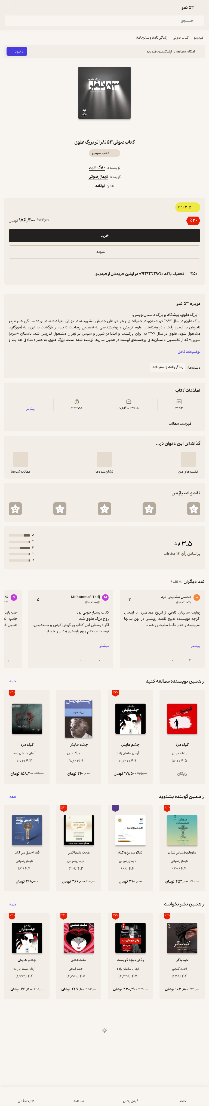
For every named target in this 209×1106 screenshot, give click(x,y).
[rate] (193, 508)
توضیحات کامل (189, 352)
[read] (20, 459)
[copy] (13, 274)
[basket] (20, 7)
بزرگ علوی (97, 167)
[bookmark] (117, 128)
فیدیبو (199, 37)
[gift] (104, 128)
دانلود (19, 51)
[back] (201, 7)
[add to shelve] (188, 459)
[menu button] (7, 7)
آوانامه (100, 186)
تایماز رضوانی (98, 177)
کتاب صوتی (180, 37)
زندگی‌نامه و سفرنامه (151, 38)
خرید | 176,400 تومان (104, 1099)
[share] (91, 128)
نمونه (101, 252)
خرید (105, 236)
